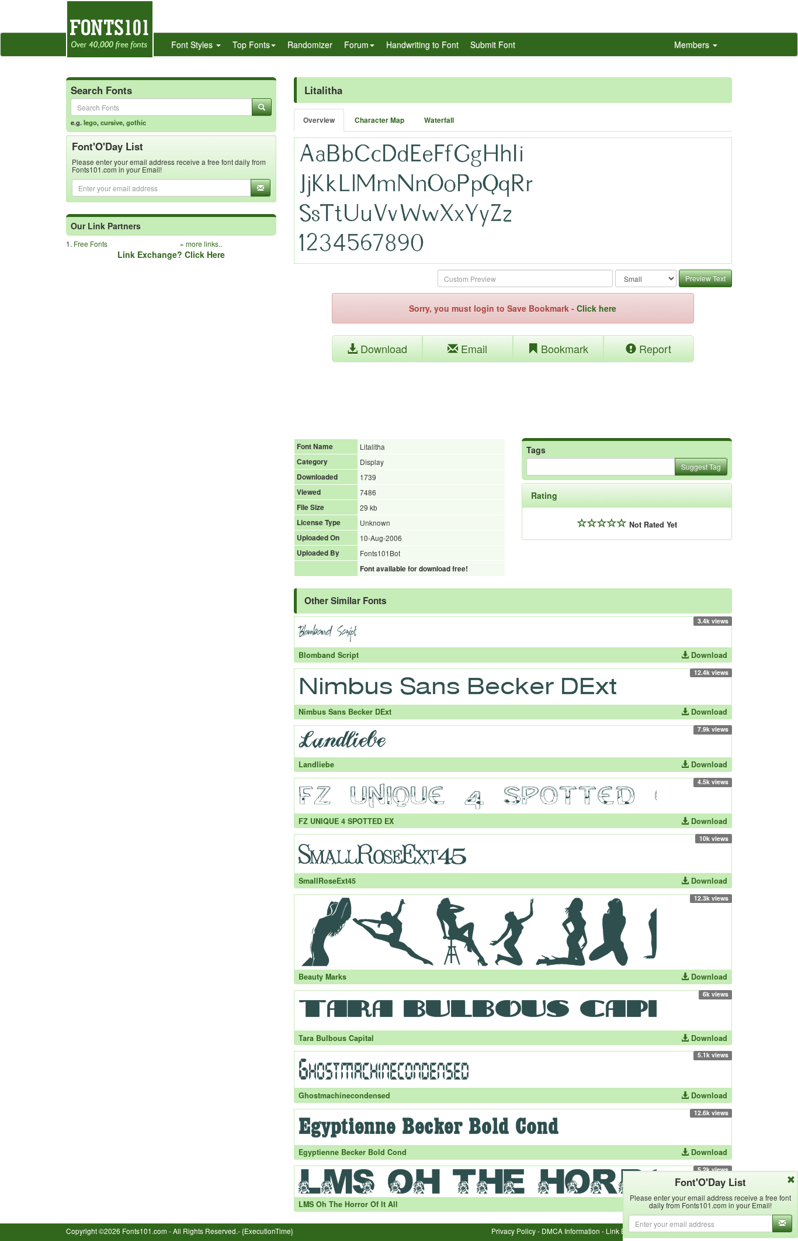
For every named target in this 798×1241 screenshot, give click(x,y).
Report (653, 348)
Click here (596, 308)
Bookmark (563, 348)
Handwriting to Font (422, 44)
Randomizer (309, 44)
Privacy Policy (513, 1231)
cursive (111, 122)
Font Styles (193, 44)
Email (472, 348)
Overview (319, 120)
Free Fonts (90, 244)
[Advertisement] (513, 394)
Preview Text (705, 278)
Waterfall (439, 120)
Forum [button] (356, 44)
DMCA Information (571, 1231)
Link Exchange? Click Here (171, 254)
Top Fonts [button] (251, 44)
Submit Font (492, 44)
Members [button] (693, 44)
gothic (136, 122)
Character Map (379, 120)
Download (382, 348)
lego (90, 122)
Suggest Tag (701, 466)
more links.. (204, 244)
